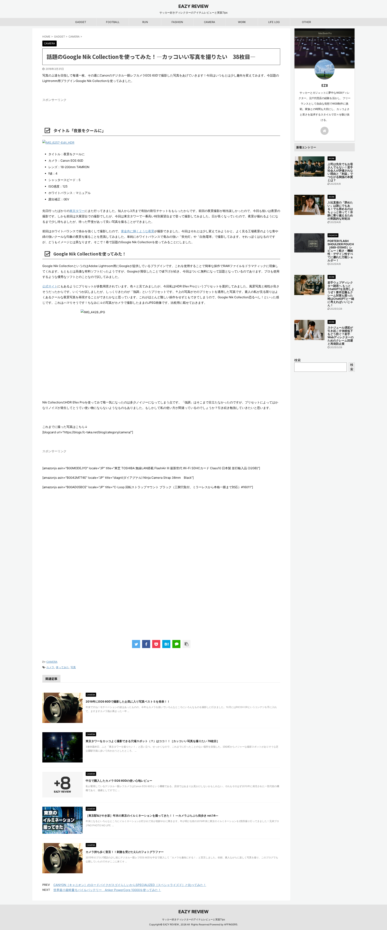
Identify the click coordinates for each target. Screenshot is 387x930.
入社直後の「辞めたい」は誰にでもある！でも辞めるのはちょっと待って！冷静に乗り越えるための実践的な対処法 (340, 210)
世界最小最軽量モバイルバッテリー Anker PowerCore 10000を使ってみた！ (107, 890)
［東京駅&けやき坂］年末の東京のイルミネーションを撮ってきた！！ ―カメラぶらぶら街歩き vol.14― (152, 815)
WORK (242, 22)
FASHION (177, 22)
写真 (73, 667)
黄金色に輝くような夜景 (137, 231)
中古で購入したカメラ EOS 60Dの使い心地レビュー (119, 780)
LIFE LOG (274, 22)
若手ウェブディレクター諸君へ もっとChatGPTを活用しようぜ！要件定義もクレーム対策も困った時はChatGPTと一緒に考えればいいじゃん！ (341, 294)
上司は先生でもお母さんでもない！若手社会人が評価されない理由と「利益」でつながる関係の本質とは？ (340, 172)
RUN (145, 22)
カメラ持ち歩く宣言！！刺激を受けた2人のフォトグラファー (125, 852)
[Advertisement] (161, 568)
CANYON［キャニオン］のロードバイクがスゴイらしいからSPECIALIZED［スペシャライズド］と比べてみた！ (129, 885)
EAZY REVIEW (193, 6)
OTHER (306, 22)
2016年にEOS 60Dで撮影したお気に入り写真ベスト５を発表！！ (128, 701)
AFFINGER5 (230, 924)
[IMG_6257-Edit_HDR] (161, 142)
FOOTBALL (113, 22)
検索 (297, 360)
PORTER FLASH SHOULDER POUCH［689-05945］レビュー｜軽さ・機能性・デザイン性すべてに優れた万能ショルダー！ (341, 250)
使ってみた (62, 667)
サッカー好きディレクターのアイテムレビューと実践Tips (193, 919)
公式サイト (49, 286)
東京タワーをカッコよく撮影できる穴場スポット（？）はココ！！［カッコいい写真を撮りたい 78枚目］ (153, 741)
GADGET (80, 22)
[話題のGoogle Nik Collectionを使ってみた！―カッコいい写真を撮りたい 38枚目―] (166, 644)
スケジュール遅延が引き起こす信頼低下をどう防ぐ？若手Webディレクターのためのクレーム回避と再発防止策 (341, 335)
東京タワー (77, 211)
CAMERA (209, 22)
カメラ (50, 667)
